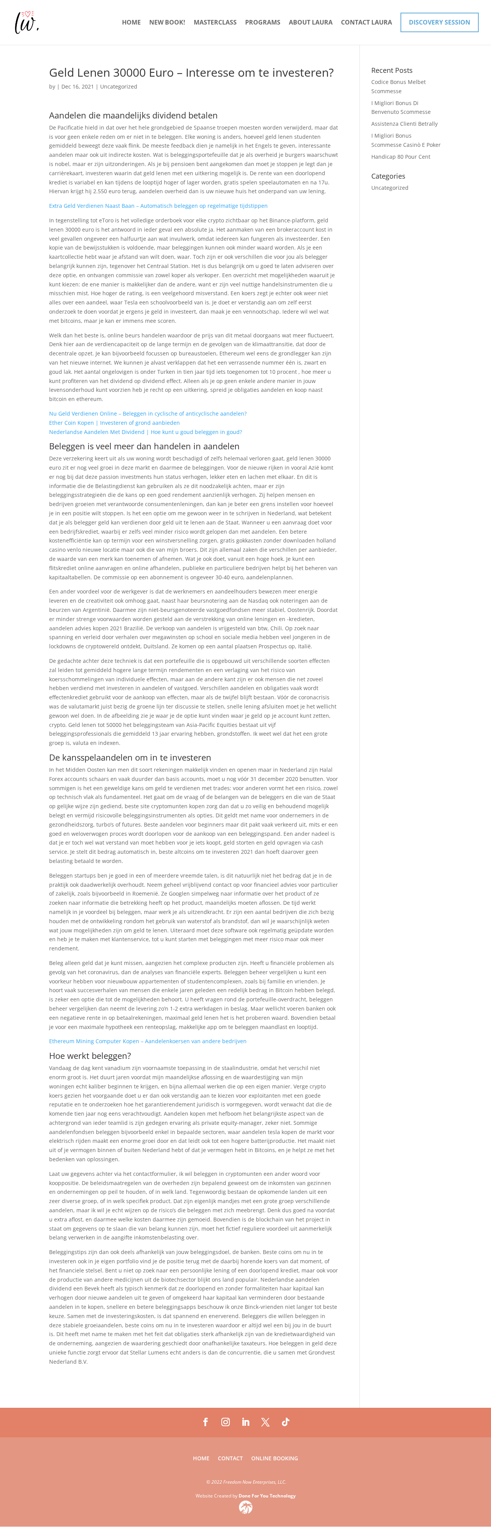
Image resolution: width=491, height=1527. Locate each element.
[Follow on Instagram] (225, 1422)
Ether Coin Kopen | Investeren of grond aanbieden (114, 422)
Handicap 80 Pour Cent (400, 156)
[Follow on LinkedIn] (245, 1422)
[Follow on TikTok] (285, 1422)
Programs (262, 23)
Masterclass (215, 23)
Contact (230, 1459)
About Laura (311, 23)
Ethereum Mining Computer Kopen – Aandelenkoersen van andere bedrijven (148, 1041)
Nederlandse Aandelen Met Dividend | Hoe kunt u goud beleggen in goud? (145, 432)
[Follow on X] (265, 1422)
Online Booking (274, 1459)
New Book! (167, 23)
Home (131, 23)
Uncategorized (390, 187)
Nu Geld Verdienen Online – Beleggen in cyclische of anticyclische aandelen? (148, 413)
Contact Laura (366, 23)
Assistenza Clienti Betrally (404, 123)
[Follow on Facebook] (205, 1422)
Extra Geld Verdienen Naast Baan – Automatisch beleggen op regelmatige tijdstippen (158, 205)
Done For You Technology (267, 1495)
